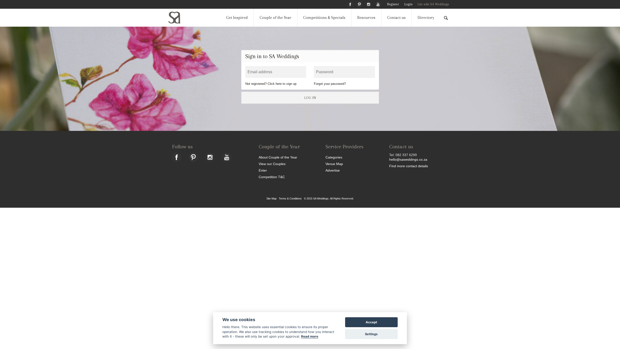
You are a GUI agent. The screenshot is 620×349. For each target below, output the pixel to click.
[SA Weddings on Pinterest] (359, 3)
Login (408, 4)
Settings (371, 334)
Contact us (396, 17)
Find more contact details (408, 166)
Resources (366, 17)
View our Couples (272, 164)
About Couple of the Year (278, 157)
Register (393, 4)
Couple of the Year (275, 17)
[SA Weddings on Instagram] (369, 3)
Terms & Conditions (290, 198)
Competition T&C (272, 177)
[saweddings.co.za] (178, 18)
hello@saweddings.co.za (408, 159)
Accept (371, 322)
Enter (263, 170)
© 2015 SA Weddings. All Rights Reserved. (329, 198)
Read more (309, 336)
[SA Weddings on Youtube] (378, 3)
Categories (334, 157)
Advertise (333, 170)
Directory (426, 17)
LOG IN (310, 97)
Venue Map (334, 164)
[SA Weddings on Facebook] (350, 3)
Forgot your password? (330, 84)
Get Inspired (237, 17)
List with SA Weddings (433, 4)
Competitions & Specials (324, 17)
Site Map (271, 198)
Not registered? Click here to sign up (270, 84)
